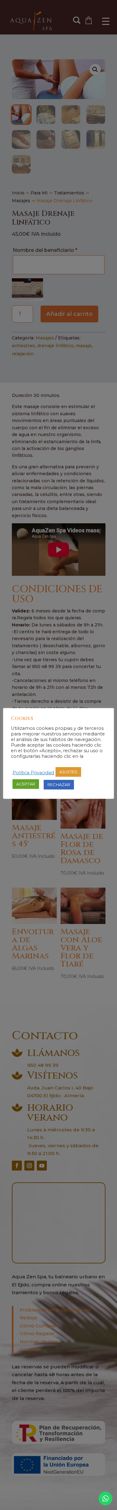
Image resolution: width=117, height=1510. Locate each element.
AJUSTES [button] (68, 771)
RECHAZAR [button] (58, 784)
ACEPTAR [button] (25, 783)
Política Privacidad (33, 772)
